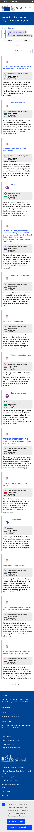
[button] (25, 32)
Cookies (4, 788)
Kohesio (5, 695)
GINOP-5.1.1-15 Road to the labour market (15, 484)
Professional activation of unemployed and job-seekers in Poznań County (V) (17, 652)
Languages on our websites (11, 784)
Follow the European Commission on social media (16, 772)
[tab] (10, 40)
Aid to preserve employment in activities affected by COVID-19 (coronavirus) (17, 68)
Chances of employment (20, 275)
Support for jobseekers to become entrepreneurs (15, 150)
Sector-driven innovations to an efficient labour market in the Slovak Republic (17, 608)
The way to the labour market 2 (14, 565)
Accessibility (6, 707)
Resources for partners (9, 777)
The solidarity (16, 519)
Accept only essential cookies (20, 827)
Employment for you (18, 393)
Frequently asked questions (11, 747)
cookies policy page (17, 807)
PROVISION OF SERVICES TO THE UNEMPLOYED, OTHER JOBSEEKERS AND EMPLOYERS (17, 441)
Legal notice (6, 795)
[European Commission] (8, 7)
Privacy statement (7, 744)
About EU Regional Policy (10, 740)
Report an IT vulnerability (10, 780)
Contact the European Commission (13, 767)
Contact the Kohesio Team (10, 716)
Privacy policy (6, 791)
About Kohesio (6, 736)
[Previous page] (25, 46)
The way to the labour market (21, 355)
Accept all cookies (16, 821)
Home (4, 28)
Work (13, 185)
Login (17, 8)
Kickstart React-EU (18, 102)
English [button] (21, 8)
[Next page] (30, 46)
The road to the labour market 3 (14, 321)
